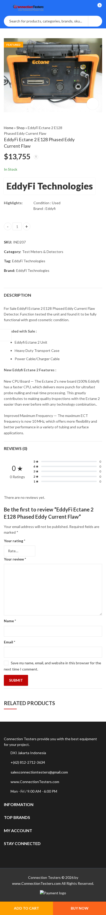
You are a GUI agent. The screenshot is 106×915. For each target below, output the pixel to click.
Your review (15, 559)
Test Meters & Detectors (42, 251)
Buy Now (80, 908)
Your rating (14, 541)
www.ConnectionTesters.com (35, 781)
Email (9, 642)
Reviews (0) (15, 448)
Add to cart (26, 908)
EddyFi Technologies (49, 186)
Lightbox (93, 104)
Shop (20, 127)
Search (95, 21)
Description (17, 295)
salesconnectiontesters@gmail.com (39, 772)
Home (8, 127)
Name (10, 621)
